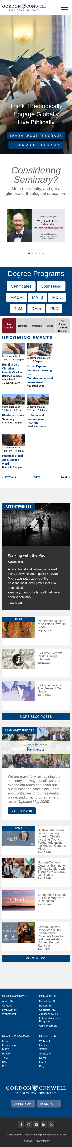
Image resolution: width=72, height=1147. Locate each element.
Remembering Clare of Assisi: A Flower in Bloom (52, 624)
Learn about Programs (36, 135)
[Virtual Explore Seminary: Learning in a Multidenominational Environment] (40, 349)
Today (36, 477)
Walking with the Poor (27, 555)
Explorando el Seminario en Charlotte (35, 419)
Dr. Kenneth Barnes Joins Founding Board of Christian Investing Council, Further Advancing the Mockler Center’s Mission (52, 839)
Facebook (21, 1124)
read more (15, 603)
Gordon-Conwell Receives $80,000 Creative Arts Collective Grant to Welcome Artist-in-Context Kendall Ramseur (50, 936)
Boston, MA (46, 1005)
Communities (48, 996)
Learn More (22, 810)
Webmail (44, 1041)
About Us (7, 1001)
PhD (54, 308)
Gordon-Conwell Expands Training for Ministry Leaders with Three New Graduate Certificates (52, 868)
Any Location (8, 326)
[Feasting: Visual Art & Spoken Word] (13, 440)
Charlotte (37, 326)
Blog (42, 1066)
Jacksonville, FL (49, 1013)
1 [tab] (29, 253)
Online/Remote (48, 1025)
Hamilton (22, 326)
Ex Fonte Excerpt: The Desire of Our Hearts (50, 688)
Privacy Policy (42, 1140)
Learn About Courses (36, 145)
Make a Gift (49, 1103)
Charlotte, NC (47, 1009)
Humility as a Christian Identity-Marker (12, 368)
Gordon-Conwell (15, 996)
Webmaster (9, 1013)
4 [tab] (39, 253)
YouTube (36, 1124)
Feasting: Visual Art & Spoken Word (12, 459)
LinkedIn (44, 1124)
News (42, 1057)
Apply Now (23, 1103)
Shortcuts (45, 1053)
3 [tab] (36, 253)
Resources (47, 1035)
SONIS (43, 1049)
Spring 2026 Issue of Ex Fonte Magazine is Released (52, 898)
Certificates (21, 286)
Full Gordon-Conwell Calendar (62, 325)
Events (43, 1062)
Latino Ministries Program (49, 1020)
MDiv (57, 297)
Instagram (29, 1124)
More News (36, 958)
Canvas (43, 1045)
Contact (7, 1005)
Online (49, 326)
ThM (18, 308)
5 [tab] (43, 253)
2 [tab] (32, 253)
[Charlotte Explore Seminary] (13, 399)
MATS (37, 297)
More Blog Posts (36, 716)
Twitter (51, 1124)
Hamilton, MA (47, 1001)
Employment (9, 1009)
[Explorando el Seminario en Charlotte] (38, 399)
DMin (36, 308)
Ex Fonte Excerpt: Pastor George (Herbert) (50, 656)
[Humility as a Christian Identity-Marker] (13, 348)
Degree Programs (16, 1035)
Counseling (51, 286)
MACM (16, 297)
